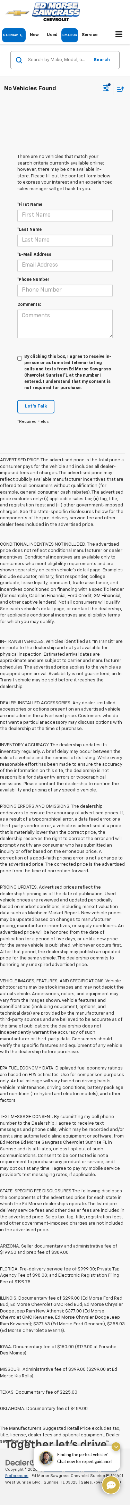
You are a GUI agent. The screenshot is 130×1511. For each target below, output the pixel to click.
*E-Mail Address (34, 255)
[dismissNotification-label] (116, 1446)
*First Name (29, 205)
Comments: (29, 305)
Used (52, 35)
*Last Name (29, 230)
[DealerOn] (23, 1462)
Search (102, 60)
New (34, 35)
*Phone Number (33, 280)
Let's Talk (36, 406)
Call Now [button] (11, 35)
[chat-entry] (111, 1485)
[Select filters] (106, 89)
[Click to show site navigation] (119, 35)
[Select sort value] (118, 89)
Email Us (69, 35)
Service (89, 35)
